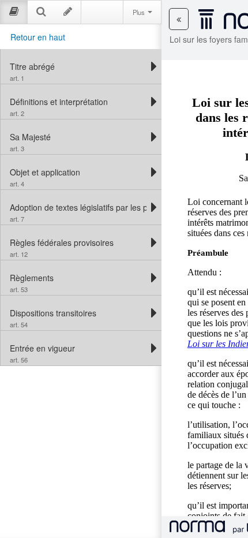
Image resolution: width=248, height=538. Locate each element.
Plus (139, 12)
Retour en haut (37, 37)
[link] (78, 66)
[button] (179, 19)
